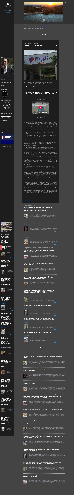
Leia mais (55, 218)
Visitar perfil (8, 12)
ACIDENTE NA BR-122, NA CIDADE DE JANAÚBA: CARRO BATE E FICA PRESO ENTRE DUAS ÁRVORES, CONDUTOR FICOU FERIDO (6, 362)
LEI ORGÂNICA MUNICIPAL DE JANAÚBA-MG (43, 36)
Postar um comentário (28, 200)
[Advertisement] (63, 55)
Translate (8, 117)
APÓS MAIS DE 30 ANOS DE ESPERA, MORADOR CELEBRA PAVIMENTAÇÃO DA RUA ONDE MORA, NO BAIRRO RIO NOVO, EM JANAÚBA (6, 419)
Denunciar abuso (4, 217)
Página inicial (31, 36)
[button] (56, 45)
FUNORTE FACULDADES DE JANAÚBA (36, 46)
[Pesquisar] (66, 2)
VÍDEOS (54, 36)
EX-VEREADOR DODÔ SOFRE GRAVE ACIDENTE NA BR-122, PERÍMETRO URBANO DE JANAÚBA (42, 409)
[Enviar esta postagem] (34, 87)
